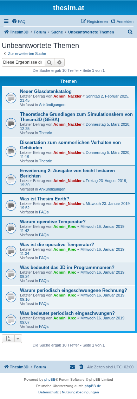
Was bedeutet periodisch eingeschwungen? (67, 313)
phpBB (50, 379)
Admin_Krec (64, 226)
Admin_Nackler (67, 96)
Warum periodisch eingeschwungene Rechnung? (73, 290)
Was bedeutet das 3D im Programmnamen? (67, 267)
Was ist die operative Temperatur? (57, 244)
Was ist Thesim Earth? (44, 198)
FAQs (44, 212)
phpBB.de (93, 386)
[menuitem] (19, 21)
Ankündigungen (52, 104)
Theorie (45, 133)
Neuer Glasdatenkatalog (46, 91)
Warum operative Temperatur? (53, 221)
